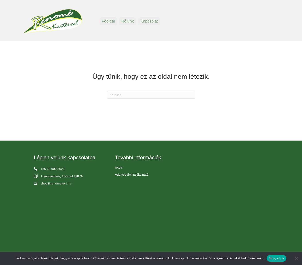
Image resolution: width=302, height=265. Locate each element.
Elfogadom (276, 258)
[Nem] (296, 258)
